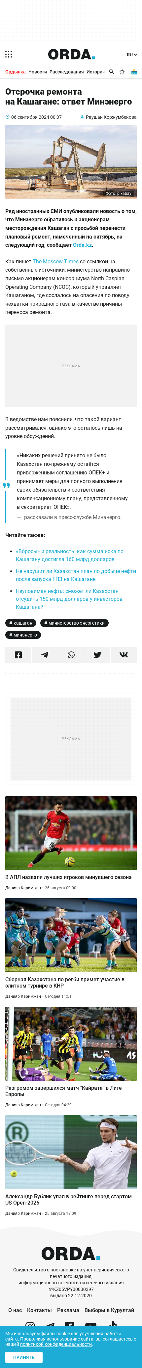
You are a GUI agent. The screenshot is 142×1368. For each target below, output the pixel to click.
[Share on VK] (124, 655)
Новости (37, 71)
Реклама (68, 1310)
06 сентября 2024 (30, 117)
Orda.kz (82, 245)
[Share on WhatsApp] (71, 655)
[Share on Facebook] (18, 655)
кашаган (23, 623)
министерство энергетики (77, 623)
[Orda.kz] (71, 1263)
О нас (15, 1310)
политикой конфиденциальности (56, 1344)
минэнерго (25, 635)
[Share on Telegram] (45, 655)
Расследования (67, 71)
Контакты (39, 1310)
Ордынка (15, 71)
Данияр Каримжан (23, 888)
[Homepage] (71, 54)
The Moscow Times (56, 261)
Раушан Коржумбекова (111, 117)
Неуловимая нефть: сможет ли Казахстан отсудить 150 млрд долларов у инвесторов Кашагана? (69, 599)
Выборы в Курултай (109, 1310)
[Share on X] (97, 655)
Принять (24, 1357)
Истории (96, 71)
